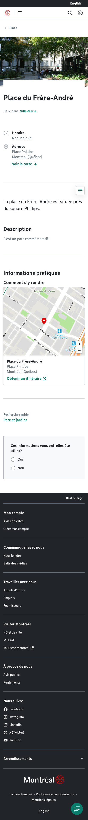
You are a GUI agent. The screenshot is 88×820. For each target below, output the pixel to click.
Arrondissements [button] (17, 759)
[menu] (20, 13)
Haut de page (74, 498)
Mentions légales (44, 800)
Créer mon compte (16, 529)
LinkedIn (15, 724)
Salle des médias (15, 563)
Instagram (16, 717)
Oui (20, 459)
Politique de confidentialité (55, 794)
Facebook (16, 709)
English (75, 3)
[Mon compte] (80, 13)
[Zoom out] (79, 350)
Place (13, 28)
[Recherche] (70, 13)
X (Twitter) (16, 732)
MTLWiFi (9, 640)
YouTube (15, 740)
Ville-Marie (28, 111)
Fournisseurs (12, 605)
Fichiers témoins (21, 794)
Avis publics (11, 674)
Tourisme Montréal (16, 648)
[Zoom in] (79, 344)
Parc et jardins (15, 420)
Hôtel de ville (12, 632)
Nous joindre (12, 555)
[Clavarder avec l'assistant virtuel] (77, 809)
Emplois (9, 598)
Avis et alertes (13, 521)
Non (21, 468)
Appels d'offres (14, 590)
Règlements (11, 682)
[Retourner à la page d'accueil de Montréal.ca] (7, 13)
